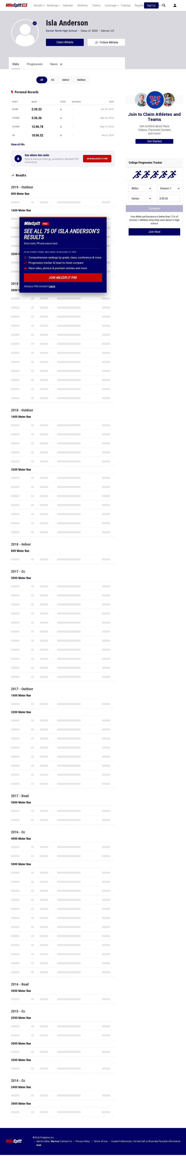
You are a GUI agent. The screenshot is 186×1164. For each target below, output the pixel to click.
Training (125, 5)
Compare (154, 208)
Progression (35, 64)
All (41, 79)
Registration (142, 5)
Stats (15, 64)
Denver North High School (61, 30)
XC (52, 79)
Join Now (154, 231)
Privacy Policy (83, 1141)
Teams (96, 5)
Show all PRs (18, 144)
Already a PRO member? (39, 286)
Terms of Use (101, 1141)
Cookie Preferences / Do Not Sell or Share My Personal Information (145, 1141)
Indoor (65, 79)
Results (38, 5)
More (157, 5)
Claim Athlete (64, 42)
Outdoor (81, 79)
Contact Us (66, 1141)
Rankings (52, 5)
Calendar (67, 5)
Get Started (154, 141)
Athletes (83, 5)
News (56, 64)
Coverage (110, 5)
